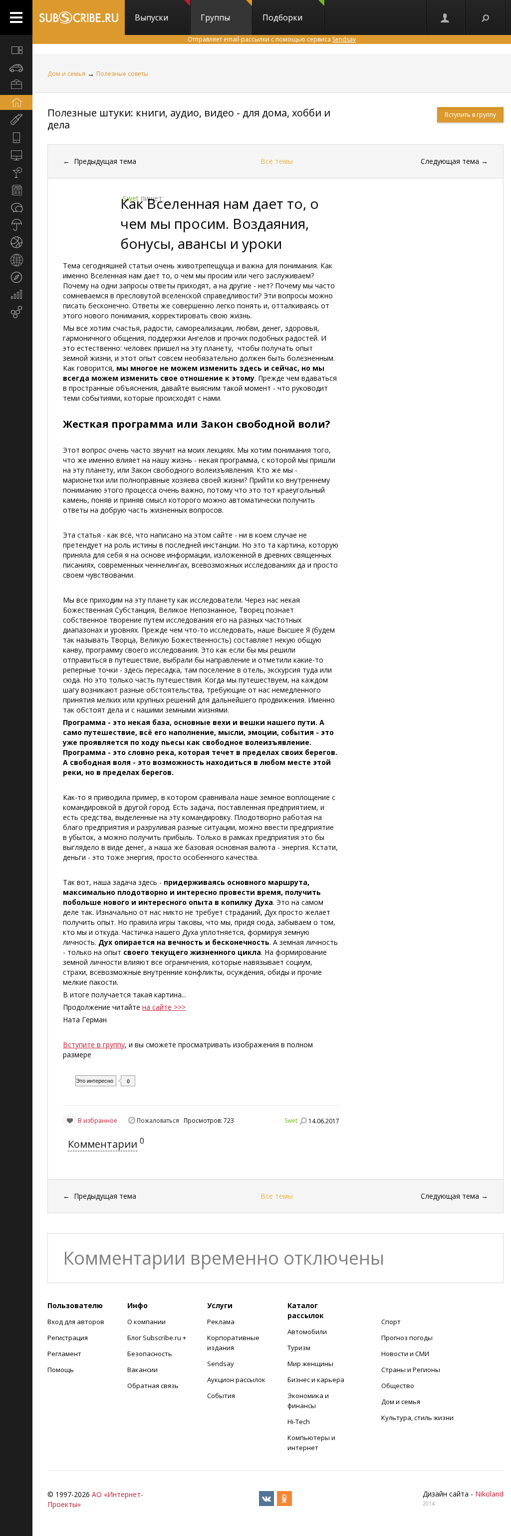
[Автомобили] (16, 67)
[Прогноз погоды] (16, 224)
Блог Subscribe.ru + (157, 1337)
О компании (146, 1321)
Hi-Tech (298, 1421)
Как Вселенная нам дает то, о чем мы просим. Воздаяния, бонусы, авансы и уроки (219, 223)
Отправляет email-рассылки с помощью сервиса (272, 39)
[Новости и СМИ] (16, 189)
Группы (215, 17)
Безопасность (149, 1353)
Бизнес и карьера (315, 1379)
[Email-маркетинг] (16, 312)
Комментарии (102, 1144)
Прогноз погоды (407, 1337)
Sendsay (220, 1363)
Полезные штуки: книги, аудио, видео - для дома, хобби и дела (188, 118)
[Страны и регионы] (16, 259)
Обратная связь (153, 1385)
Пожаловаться (158, 1120)
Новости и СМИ (405, 1353)
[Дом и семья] (16, 102)
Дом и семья (66, 73)
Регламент (64, 1353)
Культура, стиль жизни (417, 1417)
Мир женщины (310, 1363)
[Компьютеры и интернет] (16, 154)
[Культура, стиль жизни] (16, 172)
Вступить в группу (470, 114)
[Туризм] (16, 277)
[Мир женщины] (16, 119)
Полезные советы (122, 73)
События (221, 1395)
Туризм (298, 1347)
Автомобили (307, 1331)
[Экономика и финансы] (16, 294)
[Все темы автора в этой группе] (303, 1121)
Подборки (282, 17)
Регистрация (67, 1337)
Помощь (60, 1369)
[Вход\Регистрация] (446, 17)
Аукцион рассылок (236, 1379)
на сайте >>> (164, 1007)
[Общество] (16, 207)
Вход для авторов (75, 1321)
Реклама (221, 1321)
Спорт (391, 1321)
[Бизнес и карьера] (16, 84)
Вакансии (142, 1369)
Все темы (276, 161)
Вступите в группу (94, 1044)
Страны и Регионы (410, 1369)
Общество (397, 1385)
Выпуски (151, 17)
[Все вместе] (16, 49)
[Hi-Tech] (16, 137)
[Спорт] (16, 242)
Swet (290, 1120)
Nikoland (489, 1494)
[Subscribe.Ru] (78, 17)
